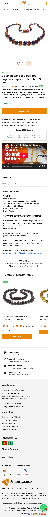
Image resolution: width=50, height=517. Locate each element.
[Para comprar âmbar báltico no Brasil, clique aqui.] (11, 444)
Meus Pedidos (7, 457)
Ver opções (16, 337)
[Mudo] (40, 166)
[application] (24, 156)
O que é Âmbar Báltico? (11, 417)
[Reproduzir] (5, 166)
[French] (32, 514)
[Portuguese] (41, 514)
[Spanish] (45, 514)
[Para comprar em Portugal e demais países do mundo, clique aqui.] (5, 444)
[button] (43, 507)
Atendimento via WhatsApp (13, 391)
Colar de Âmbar (16, 9)
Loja (8, 9)
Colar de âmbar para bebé (31, 9)
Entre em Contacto (9, 430)
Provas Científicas (9, 423)
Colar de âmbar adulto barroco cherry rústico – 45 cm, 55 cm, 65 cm (17, 317)
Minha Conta (6, 454)
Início (3, 9)
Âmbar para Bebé (22, 266)
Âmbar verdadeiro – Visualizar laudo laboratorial (22, 253)
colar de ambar (34, 266)
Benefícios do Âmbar (10, 420)
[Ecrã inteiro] (43, 166)
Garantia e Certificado (10, 427)
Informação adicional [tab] (10, 183)
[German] (35, 514)
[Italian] (38, 514)
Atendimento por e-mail (12, 405)
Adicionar (24, 111)
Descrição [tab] (6, 178)
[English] (29, 514)
